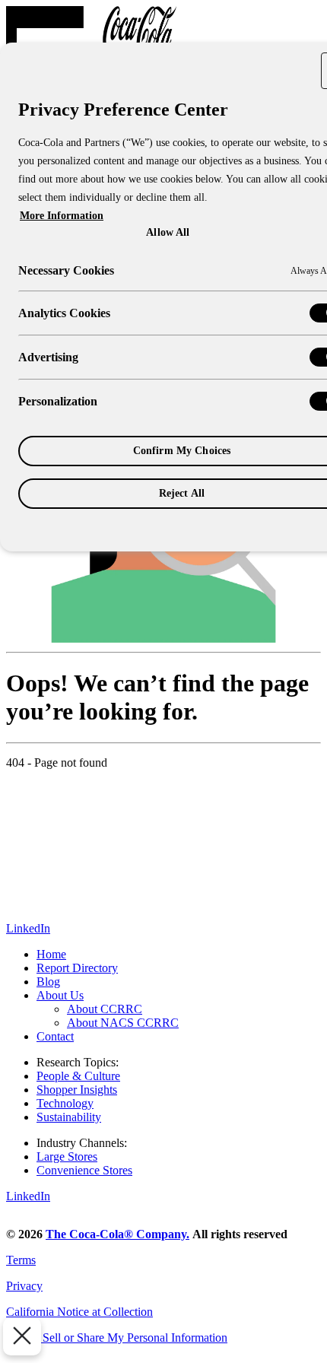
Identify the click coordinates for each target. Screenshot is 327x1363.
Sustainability (69, 1116)
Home (51, 954)
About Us (60, 995)
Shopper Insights (77, 1089)
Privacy (24, 1285)
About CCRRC (104, 1008)
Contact (55, 1036)
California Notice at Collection (79, 1311)
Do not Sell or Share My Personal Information (116, 1337)
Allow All (167, 232)
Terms (21, 1259)
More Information (61, 215)
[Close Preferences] (22, 1336)
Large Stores (67, 1156)
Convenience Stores (84, 1170)
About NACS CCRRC (123, 1022)
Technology (65, 1103)
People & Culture (78, 1075)
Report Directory (77, 967)
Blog (48, 981)
